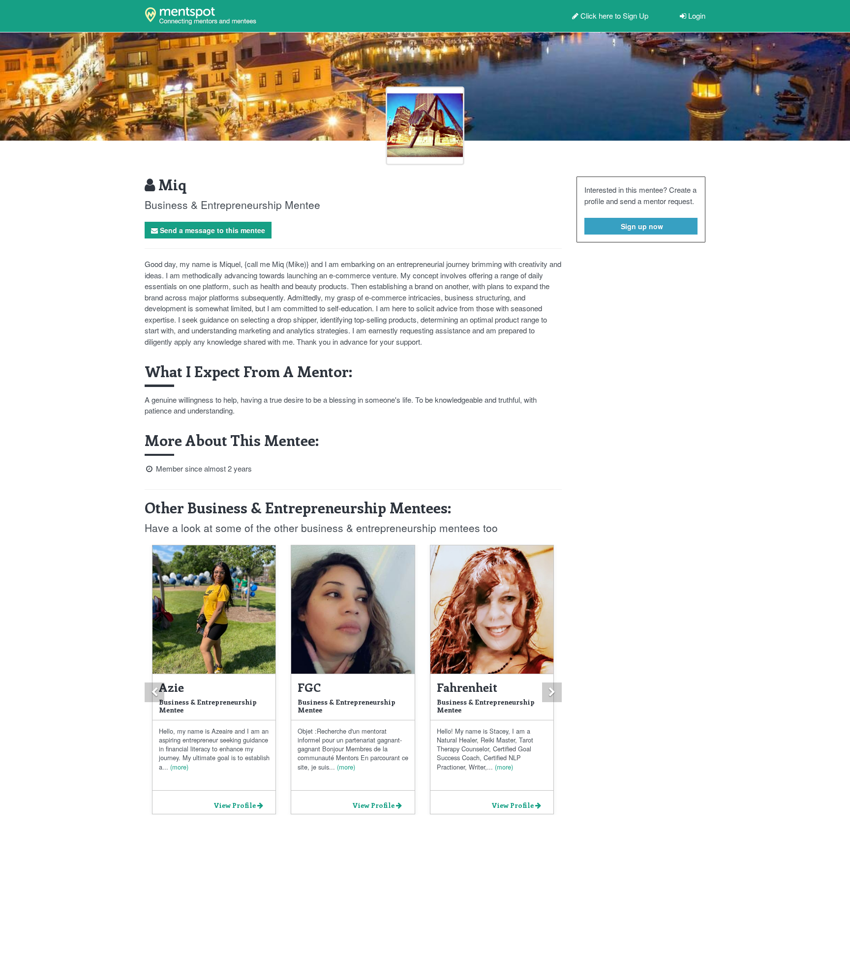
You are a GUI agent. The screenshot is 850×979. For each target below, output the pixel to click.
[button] (154, 692)
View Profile (235, 805)
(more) (178, 766)
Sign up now (641, 226)
